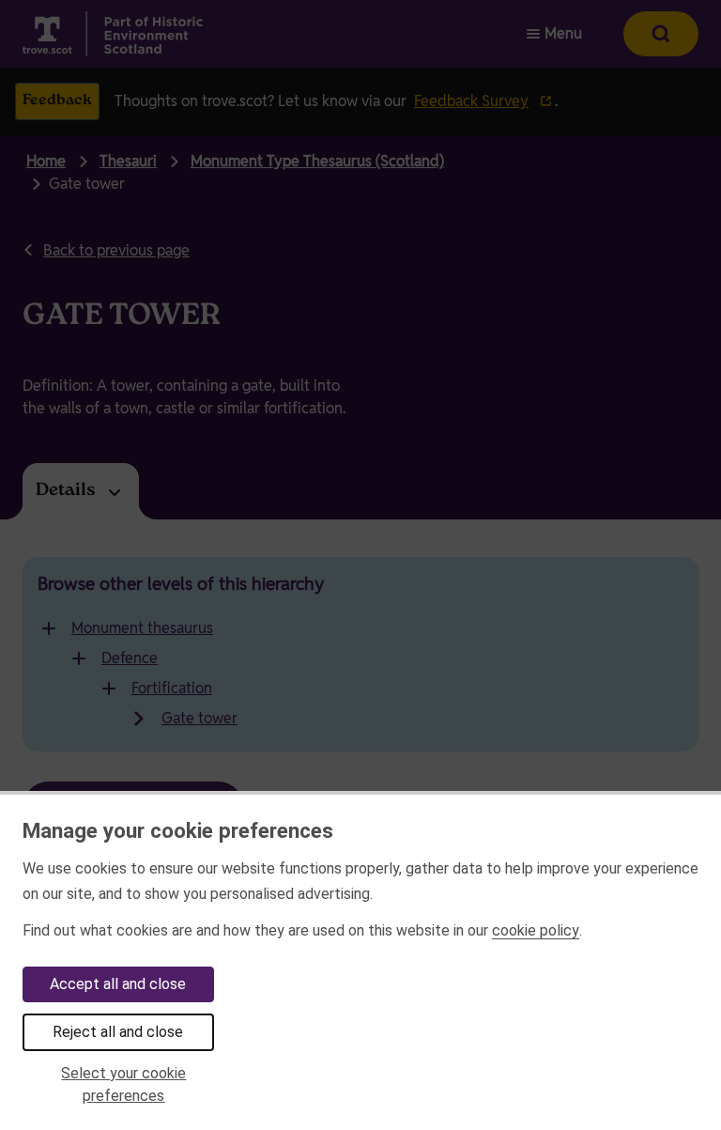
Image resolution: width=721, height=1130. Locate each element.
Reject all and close (118, 1032)
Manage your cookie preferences (178, 830)
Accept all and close (118, 984)
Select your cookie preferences (123, 1084)
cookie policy (535, 930)
